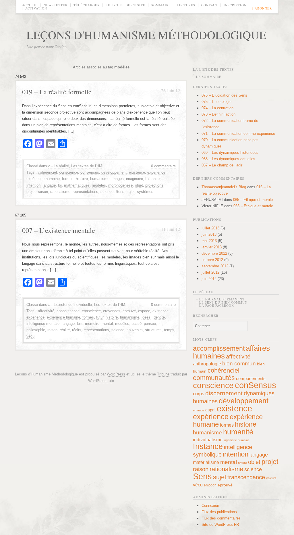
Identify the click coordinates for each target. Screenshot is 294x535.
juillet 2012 (210, 272)
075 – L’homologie (216, 101)
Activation (36, 8)
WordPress (116, 374)
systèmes (145, 191)
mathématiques (77, 185)
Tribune (163, 374)
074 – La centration (217, 108)
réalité (65, 330)
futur (99, 317)
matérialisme (206, 462)
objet (139, 185)
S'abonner (262, 8)
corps (198, 393)
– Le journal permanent (220, 299)
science (106, 191)
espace (144, 311)
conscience (68, 172)
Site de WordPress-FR (220, 524)
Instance (152, 179)
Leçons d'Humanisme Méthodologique (146, 34)
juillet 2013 (210, 228)
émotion (210, 485)
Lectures (186, 5)
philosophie (35, 330)
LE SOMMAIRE (208, 76)
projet (31, 191)
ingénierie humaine (236, 440)
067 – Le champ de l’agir (222, 165)
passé (136, 323)
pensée (150, 323)
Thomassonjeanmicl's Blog (224, 187)
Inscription (235, 5)
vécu (30, 336)
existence (137, 172)
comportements (251, 378)
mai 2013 (209, 241)
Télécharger (87, 5)
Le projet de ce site (125, 5)
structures (153, 330)
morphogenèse (120, 185)
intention (33, 185)
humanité (238, 431)
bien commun (239, 363)
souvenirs (135, 330)
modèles (99, 185)
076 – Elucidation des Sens (224, 95)
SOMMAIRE (161, 5)
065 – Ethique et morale (253, 199)
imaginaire (134, 179)
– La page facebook (215, 305)
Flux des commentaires (221, 518)
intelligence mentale (42, 323)
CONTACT (209, 5)
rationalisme (60, 191)
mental (107, 323)
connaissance (68, 311)
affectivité (46, 311)
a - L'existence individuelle (70, 304)
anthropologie (207, 363)
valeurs (271, 478)
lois (80, 323)
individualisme (208, 439)
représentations (85, 191)
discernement (224, 393)
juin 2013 (209, 234)
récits (76, 330)
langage (49, 185)
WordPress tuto (101, 381)
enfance (198, 410)
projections (154, 185)
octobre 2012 (212, 260)
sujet (131, 191)
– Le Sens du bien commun (221, 302)
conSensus (89, 172)
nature (242, 463)
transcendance (246, 477)
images (118, 179)
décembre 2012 (214, 253)
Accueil (30, 5)
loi (60, 185)
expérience (156, 172)
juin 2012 (209, 279)
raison (43, 191)
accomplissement (219, 348)
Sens (120, 191)
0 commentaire (163, 166)
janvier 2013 (212, 247)
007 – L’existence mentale (58, 230)
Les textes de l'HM (86, 166)
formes (68, 179)
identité (159, 317)
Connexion (210, 505)
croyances (111, 311)
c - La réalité (58, 166)
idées (146, 317)
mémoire (92, 323)
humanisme (99, 179)
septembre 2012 (215, 266)
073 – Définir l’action (218, 114)
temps (169, 330)
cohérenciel (47, 172)
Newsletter (55, 5)
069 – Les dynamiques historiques (230, 152)
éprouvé (129, 311)
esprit (210, 409)
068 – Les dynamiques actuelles (228, 159)
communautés (214, 377)
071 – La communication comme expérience (238, 133)
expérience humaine (43, 179)
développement (114, 172)
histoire (82, 179)
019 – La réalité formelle (57, 91)
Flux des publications (219, 512)
